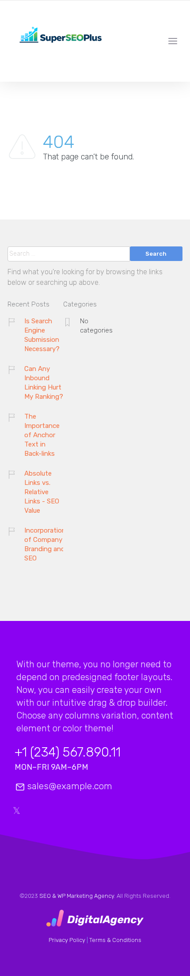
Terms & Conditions (115, 940)
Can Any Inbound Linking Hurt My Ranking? (43, 383)
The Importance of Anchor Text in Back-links (42, 435)
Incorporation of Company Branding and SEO (45, 544)
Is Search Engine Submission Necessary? (42, 335)
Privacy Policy (67, 940)
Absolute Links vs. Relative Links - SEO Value (41, 491)
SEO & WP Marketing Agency (76, 896)
